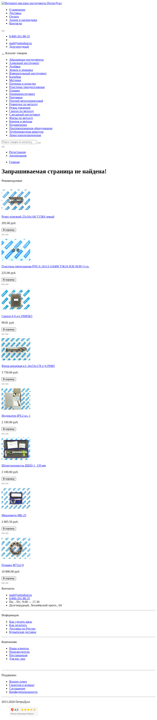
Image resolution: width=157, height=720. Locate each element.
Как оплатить (18, 625)
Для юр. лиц (17, 658)
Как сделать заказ (20, 621)
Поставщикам (18, 655)
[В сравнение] (6, 234)
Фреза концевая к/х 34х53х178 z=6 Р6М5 (28, 366)
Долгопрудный (19, 46)
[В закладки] (3, 234)
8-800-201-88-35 (19, 36)
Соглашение (17, 688)
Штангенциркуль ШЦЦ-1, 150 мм (24, 465)
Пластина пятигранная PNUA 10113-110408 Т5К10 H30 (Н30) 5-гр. (45, 266)
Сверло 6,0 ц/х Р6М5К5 (17, 316)
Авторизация (17, 155)
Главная (14, 162)
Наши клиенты (19, 648)
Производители (19, 651)
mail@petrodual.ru (20, 595)
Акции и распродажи (23, 20)
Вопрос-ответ (18, 681)
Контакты (15, 23)
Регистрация (17, 152)
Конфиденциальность (23, 691)
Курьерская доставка (22, 632)
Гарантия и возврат (21, 685)
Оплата (14, 16)
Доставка (15, 13)
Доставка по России (22, 628)
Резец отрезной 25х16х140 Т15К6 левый (28, 216)
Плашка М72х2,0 (13, 565)
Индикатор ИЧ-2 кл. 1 (16, 415)
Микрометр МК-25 (14, 515)
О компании (17, 9)
